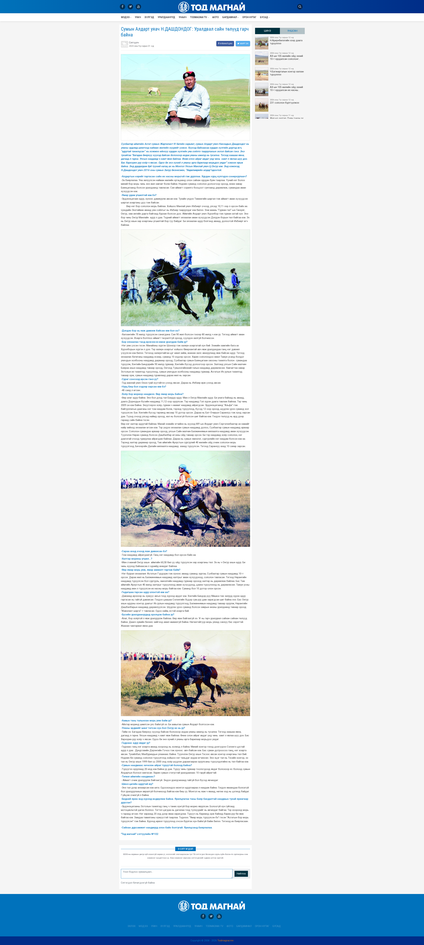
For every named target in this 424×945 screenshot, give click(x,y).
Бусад (264, 17)
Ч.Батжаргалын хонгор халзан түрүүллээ (287, 72)
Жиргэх (243, 43)
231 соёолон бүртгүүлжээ (284, 101)
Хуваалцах (225, 43)
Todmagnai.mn (225, 940)
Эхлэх (131, 926)
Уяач (138, 17)
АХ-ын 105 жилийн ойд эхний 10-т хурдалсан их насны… (286, 87)
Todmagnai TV (198, 17)
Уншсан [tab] (292, 30)
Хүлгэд (149, 17)
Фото (215, 17)
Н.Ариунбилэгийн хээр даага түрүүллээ (286, 40)
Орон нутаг (249, 17)
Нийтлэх (241, 873)
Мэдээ (125, 17)
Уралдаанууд (166, 17)
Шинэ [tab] (267, 30)
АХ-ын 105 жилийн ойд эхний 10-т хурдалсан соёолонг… (286, 56)
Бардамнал (229, 17)
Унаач (182, 17)
